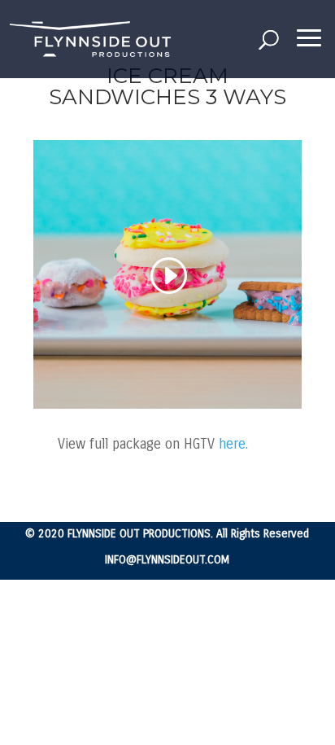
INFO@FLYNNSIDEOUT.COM (167, 560)
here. (231, 444)
